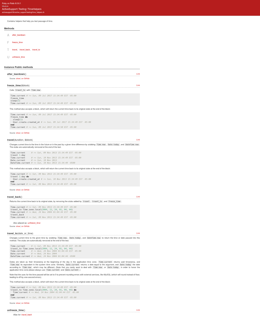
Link (138, 73)
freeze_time (17, 42)
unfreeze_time (18, 56)
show (18, 78)
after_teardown (18, 34)
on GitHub (25, 78)
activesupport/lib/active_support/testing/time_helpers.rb (23, 12)
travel (14, 49)
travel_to (36, 49)
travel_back (25, 49)
